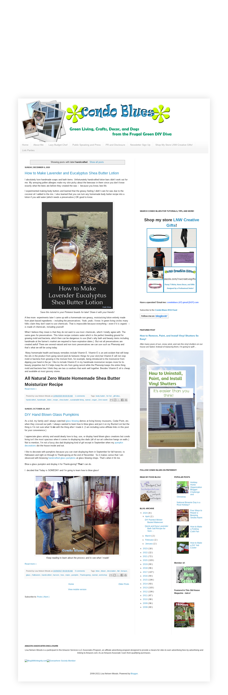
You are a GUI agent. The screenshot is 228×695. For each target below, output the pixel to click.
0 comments (80, 571)
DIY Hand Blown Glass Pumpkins (52, 414)
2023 (145, 548)
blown (103, 571)
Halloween (36, 575)
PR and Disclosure (115, 144)
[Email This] (111, 400)
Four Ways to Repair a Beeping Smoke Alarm (196, 514)
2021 (145, 556)
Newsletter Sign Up (140, 144)
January (149, 544)
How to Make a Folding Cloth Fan (196, 529)
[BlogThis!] (115, 400)
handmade (41, 400)
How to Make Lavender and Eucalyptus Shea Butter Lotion (72, 173)
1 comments (80, 396)
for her (109, 396)
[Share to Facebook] (122, 400)
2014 (145, 584)
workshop (103, 575)
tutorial (95, 575)
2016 (145, 576)
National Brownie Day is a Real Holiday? (188, 503)
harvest (56, 575)
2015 (145, 580)
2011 (145, 595)
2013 (145, 587)
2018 (145, 568)
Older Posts (124, 584)
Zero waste (103, 400)
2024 (145, 513)
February (149, 540)
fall (118, 571)
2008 (145, 607)
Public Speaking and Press (86, 144)
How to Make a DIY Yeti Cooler (196, 545)
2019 (145, 564)
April (147, 516)
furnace (124, 571)
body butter (100, 396)
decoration (111, 571)
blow (98, 571)
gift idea (116, 396)
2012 (145, 591)
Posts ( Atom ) (43, 597)
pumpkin (75, 575)
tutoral (88, 400)
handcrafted (31, 400)
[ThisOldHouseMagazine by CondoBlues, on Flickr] (184, 627)
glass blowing (72, 421)
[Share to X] (118, 400)
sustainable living (77, 400)
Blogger (134, 673)
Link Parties (28, 150)
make (67, 575)
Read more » (31, 389)
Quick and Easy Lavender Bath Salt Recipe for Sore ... (156, 528)
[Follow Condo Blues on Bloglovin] (154, 318)
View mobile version (77, 589)
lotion (49, 400)
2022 (145, 552)
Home (25, 144)
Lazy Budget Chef (58, 144)
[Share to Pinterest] (126, 400)
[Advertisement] (107, 23)
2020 (145, 560)
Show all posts (97, 162)
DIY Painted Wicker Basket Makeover (154, 521)
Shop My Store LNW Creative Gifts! (174, 144)
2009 (145, 603)
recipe (55, 400)
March (148, 536)
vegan (94, 400)
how (62, 575)
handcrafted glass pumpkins (62, 458)
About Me (38, 144)
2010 (145, 599)
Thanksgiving (85, 575)
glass (28, 575)
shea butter (64, 400)
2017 (145, 572)
